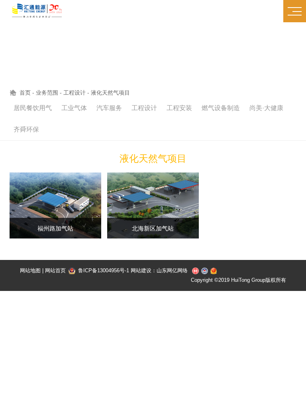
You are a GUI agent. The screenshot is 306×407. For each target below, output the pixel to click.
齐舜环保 (26, 129)
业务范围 (47, 92)
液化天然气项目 (110, 92)
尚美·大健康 (266, 108)
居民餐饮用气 (33, 108)
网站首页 (55, 270)
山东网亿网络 (172, 270)
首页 (25, 92)
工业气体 (74, 108)
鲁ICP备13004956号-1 (102, 270)
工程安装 (179, 108)
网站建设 (141, 270)
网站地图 (30, 270)
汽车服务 (109, 108)
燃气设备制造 (221, 108)
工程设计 (74, 92)
